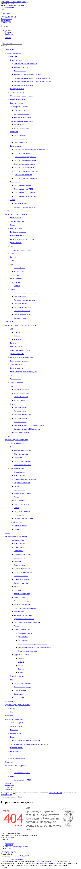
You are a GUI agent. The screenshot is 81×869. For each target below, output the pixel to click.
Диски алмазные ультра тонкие (25, 157)
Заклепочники (19, 612)
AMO (12, 776)
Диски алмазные (16, 146)
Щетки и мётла (19, 558)
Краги (12, 712)
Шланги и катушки (21, 454)
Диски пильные (15, 182)
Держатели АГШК (20, 142)
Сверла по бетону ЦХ (22, 407)
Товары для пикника (17, 443)
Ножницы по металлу (22, 579)
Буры (11, 264)
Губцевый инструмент (22, 629)
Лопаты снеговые (20, 526)
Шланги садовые (20, 690)
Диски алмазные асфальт (23, 175)
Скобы (12, 261)
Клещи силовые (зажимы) (27, 651)
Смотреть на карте (7, 7)
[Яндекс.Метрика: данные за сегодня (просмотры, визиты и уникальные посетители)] (17, 860)
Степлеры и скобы (16, 364)
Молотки (21, 665)
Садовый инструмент (17, 500)
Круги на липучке (16, 723)
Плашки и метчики (16, 278)
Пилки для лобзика (16, 103)
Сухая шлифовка (20, 135)
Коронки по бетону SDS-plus (20, 350)
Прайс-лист (9, 34)
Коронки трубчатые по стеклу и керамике (25, 740)
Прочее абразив (15, 733)
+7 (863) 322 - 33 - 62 (8, 17)
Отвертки (17, 561)
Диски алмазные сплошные (24, 167)
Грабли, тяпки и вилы (22, 504)
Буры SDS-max (19, 268)
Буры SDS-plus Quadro (22, 128)
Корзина (8, 38)
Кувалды (21, 662)
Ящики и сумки (19, 565)
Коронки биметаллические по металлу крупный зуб (32, 81)
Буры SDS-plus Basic (21, 389)
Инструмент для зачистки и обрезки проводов (34, 647)
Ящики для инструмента (23, 493)
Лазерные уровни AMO (22, 780)
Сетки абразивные (16, 382)
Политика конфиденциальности (16, 847)
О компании (9, 32)
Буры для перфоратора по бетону (21, 121)
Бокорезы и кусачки (25, 633)
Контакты (8, 36)
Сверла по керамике (21, 418)
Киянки (21, 658)
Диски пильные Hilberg (22, 185)
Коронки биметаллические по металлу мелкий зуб (32, 78)
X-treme (16, 275)
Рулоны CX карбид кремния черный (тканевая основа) (29, 744)
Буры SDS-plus (19, 124)
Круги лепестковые (17, 726)
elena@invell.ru (6, 795)
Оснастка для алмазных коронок (25, 64)
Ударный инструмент (21, 654)
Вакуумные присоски (21, 114)
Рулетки (12, 246)
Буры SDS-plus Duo (21, 397)
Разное (16, 497)
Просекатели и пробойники (24, 619)
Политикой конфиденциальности (43, 863)
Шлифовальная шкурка (18, 232)
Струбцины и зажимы (22, 483)
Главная (8, 30)
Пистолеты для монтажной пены (21, 357)
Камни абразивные (16, 755)
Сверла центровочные (22, 311)
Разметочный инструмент (23, 601)
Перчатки (13, 708)
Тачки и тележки (20, 597)
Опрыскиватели (19, 697)
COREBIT (17, 332)
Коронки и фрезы (16, 60)
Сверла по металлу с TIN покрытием (27, 429)
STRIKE (17, 336)
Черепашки (14, 132)
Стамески (17, 590)
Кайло (20, 672)
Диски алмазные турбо (22, 153)
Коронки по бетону (21, 67)
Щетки (16, 529)
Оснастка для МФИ (17, 92)
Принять (4, 867)
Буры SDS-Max (19, 400)
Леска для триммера (17, 235)
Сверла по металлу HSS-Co (24, 415)
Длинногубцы (23, 637)
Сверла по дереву (20, 296)
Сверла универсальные (22, 314)
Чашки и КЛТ (15, 56)
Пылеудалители (19, 110)
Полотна (13, 257)
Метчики (17, 286)
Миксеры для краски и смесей (20, 250)
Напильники (18, 551)
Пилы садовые (19, 515)
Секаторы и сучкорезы (22, 511)
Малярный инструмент (22, 604)
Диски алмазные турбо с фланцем (26, 171)
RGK (11, 769)
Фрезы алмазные (20, 71)
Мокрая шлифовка (20, 139)
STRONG (17, 339)
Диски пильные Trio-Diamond (24, 192)
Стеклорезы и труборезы (23, 572)
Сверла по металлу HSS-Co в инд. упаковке (29, 425)
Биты (11, 329)
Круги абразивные (16, 368)
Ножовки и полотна (21, 576)
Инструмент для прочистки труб (25, 608)
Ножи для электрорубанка (19, 99)
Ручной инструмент (17, 468)
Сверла (12, 200)
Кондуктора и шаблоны (22, 117)
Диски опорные (15, 751)
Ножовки (13, 343)
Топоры (16, 486)
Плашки (17, 282)
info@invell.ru (6, 21)
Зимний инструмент (17, 522)
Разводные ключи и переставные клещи (32, 644)
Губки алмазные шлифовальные (21, 96)
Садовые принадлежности (23, 518)
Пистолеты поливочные (22, 461)
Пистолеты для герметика (19, 361)
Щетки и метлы (19, 490)
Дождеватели (18, 458)
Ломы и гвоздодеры (21, 583)
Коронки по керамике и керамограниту (28, 74)
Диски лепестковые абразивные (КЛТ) (23, 372)
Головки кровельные (17, 758)
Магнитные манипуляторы (23, 615)
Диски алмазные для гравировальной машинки (31, 150)
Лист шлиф (14, 730)
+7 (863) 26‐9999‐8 (55, 793)
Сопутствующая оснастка (19, 107)
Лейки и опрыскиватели (22, 465)
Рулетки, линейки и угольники (25, 479)
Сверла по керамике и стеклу (24, 207)
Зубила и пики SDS (17, 221)
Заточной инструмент (22, 594)
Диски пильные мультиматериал (25, 196)
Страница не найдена (14, 797)
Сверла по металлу (20, 203)
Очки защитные (19, 472)
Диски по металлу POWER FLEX (22, 239)
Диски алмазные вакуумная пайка (26, 178)
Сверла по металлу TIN (22, 307)
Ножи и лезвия (19, 475)
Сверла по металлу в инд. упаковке (26, 293)
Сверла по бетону (20, 318)
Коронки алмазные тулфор (19, 432)
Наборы (12, 225)
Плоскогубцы (23, 640)
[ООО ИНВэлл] (13, 2)
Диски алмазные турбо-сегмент (25, 160)
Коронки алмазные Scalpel (23, 85)
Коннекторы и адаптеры (22, 450)
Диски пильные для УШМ (23, 189)
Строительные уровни (22, 773)
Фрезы (12, 253)
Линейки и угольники (22, 569)
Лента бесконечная (16, 748)
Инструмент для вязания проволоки (27, 622)
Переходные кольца (17, 89)
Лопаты (16, 508)
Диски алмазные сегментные (24, 164)
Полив (12, 447)
